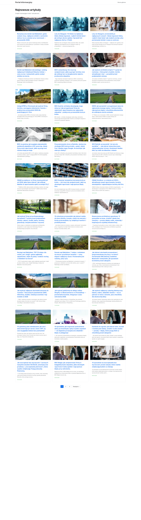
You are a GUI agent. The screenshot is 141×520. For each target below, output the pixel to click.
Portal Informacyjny (23, 2)
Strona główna (122, 2)
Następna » (76, 386)
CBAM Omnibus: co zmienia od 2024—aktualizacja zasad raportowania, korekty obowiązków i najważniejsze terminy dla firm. (108, 182)
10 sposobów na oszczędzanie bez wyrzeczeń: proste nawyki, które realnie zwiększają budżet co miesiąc (106, 365)
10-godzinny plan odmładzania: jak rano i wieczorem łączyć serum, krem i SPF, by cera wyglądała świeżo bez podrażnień (31, 329)
